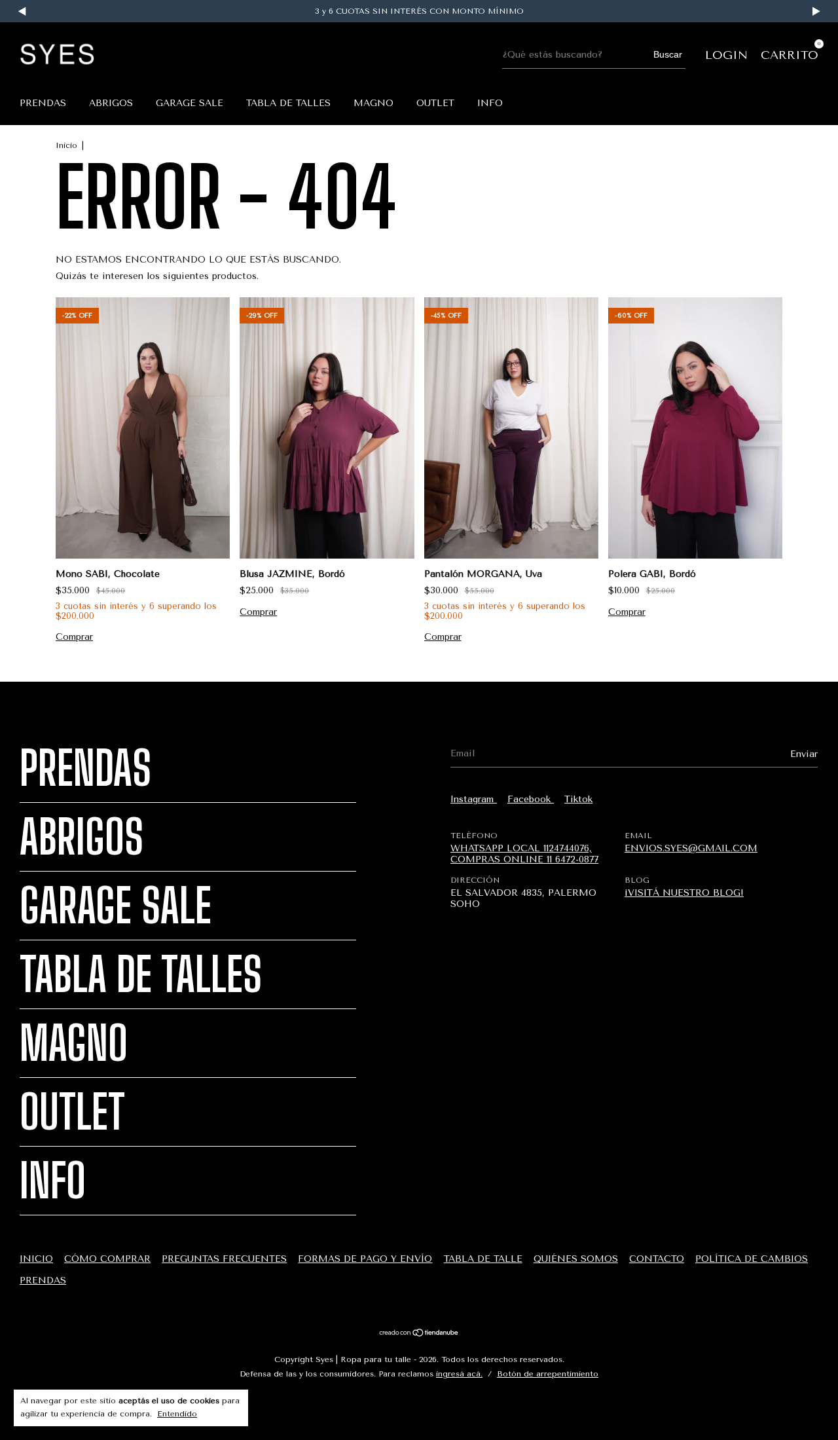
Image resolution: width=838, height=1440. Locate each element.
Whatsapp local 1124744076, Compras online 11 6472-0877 (524, 854)
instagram (473, 799)
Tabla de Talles (288, 103)
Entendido (177, 1413)
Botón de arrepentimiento (547, 1373)
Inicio (66, 145)
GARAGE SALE (189, 103)
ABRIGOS (111, 103)
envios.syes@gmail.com (691, 848)
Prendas (43, 103)
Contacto (656, 1259)
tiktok (578, 799)
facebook (530, 799)
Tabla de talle (483, 1259)
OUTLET (435, 103)
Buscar (667, 54)
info (490, 103)
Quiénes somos (576, 1259)
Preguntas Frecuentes (224, 1259)
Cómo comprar (107, 1259)
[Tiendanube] (419, 1334)
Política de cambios (751, 1259)
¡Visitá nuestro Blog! (684, 892)
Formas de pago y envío (365, 1259)
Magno (373, 103)
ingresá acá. (459, 1373)
